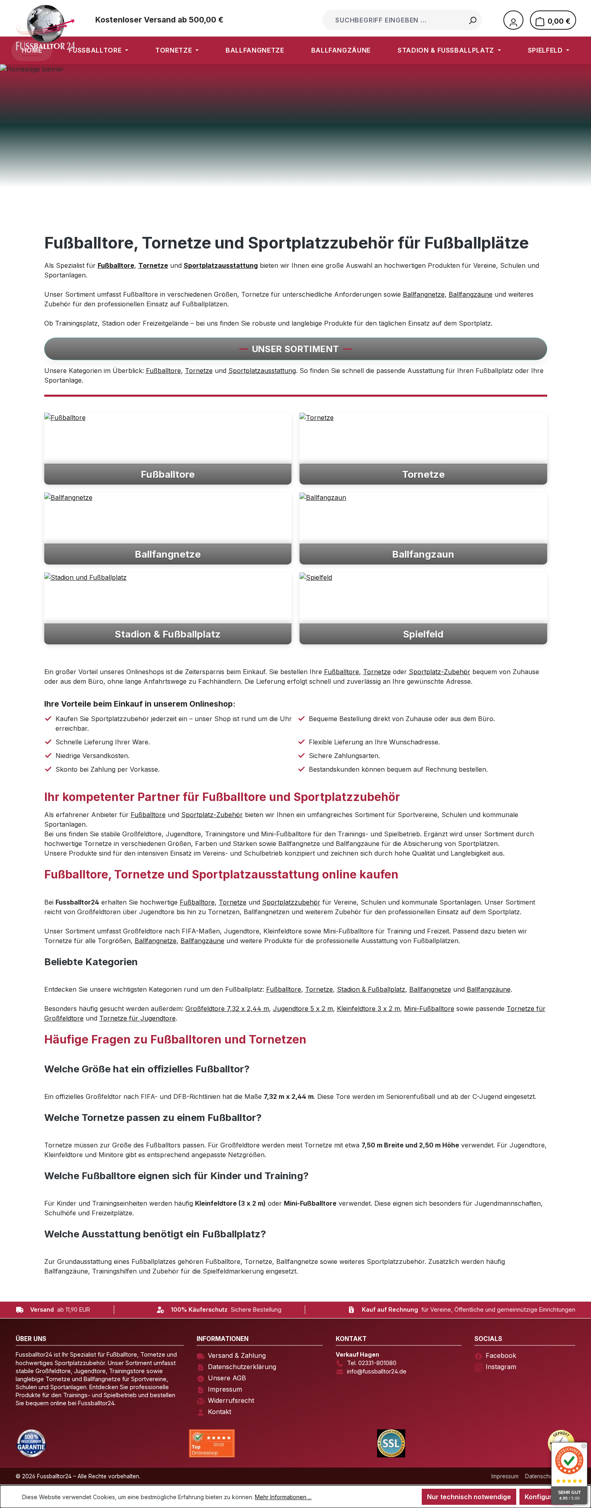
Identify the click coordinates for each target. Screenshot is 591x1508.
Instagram (501, 1367)
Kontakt (219, 1412)
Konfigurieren (546, 1497)
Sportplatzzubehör (291, 902)
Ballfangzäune (470, 294)
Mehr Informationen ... (283, 1497)
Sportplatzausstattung (262, 371)
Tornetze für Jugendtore (137, 1018)
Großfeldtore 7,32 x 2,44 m (227, 1009)
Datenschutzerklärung (242, 1367)
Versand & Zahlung (237, 1355)
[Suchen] (472, 20)
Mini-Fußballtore (429, 1009)
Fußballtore (163, 371)
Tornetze (199, 371)
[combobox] (393, 20)
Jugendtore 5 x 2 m (303, 1009)
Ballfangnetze (424, 294)
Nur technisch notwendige (469, 1497)
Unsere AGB (227, 1378)
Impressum (225, 1389)
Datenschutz (541, 1476)
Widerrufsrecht (231, 1400)
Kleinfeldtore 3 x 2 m (368, 1009)
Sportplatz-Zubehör (439, 672)
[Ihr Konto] (513, 20)
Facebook (501, 1355)
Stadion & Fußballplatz (371, 989)
